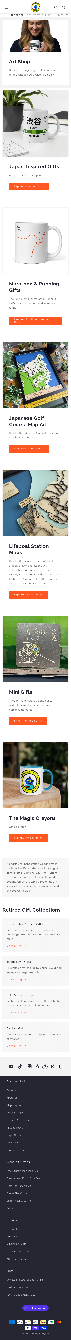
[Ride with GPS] (45, 1067)
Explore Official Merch (28, 837)
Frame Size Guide (17, 1193)
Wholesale (13, 1236)
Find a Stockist (15, 1229)
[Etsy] (52, 1067)
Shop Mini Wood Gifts (28, 720)
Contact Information (18, 1142)
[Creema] (61, 1067)
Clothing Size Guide (18, 1120)
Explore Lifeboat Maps (28, 594)
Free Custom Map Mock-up (22, 1171)
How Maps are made (19, 1185)
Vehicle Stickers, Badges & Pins (25, 1280)
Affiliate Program (17, 1259)
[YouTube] (11, 1067)
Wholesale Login (16, 1244)
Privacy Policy (15, 1127)
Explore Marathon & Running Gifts (32, 321)
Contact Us (13, 1090)
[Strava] (38, 1067)
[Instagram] (30, 1067)
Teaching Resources (18, 1251)
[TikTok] (20, 1067)
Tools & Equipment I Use (21, 1294)
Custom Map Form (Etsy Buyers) (25, 1178)
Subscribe (12, 1208)
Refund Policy (15, 1112)
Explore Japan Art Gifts (29, 186)
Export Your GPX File (19, 1200)
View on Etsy (14, 945)
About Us (12, 1097)
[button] (6, 7)
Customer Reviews (17, 1287)
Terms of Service (16, 1150)
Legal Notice (14, 1135)
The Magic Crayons (39, 1334)
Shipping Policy (16, 1105)
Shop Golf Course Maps (29, 448)
